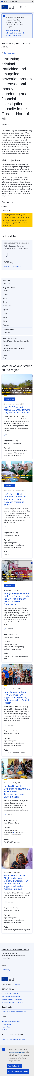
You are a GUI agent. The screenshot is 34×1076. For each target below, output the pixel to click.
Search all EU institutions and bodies (14, 1039)
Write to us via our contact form (12, 999)
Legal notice (6, 1027)
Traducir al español (12, 30)
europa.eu (17, 984)
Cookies (4, 1030)
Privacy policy (6, 1024)
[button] (6, 266)
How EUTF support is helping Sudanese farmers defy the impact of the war (17, 410)
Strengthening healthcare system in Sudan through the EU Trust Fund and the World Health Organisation (16, 598)
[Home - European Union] (10, 7)
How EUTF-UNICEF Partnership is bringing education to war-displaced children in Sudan (15, 499)
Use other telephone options (11, 996)
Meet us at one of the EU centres (12, 1002)
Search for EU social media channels (14, 1012)
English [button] (21, 7)
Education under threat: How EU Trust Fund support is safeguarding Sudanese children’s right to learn (16, 697)
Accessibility (6, 970)
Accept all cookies (14, 1066)
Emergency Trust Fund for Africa (15, 949)
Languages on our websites (11, 1021)
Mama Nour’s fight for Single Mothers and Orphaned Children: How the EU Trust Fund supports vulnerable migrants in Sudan (16, 882)
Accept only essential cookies (18, 1071)
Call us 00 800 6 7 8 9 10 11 (11, 993)
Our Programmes (9, 53)
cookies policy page (17, 1052)
